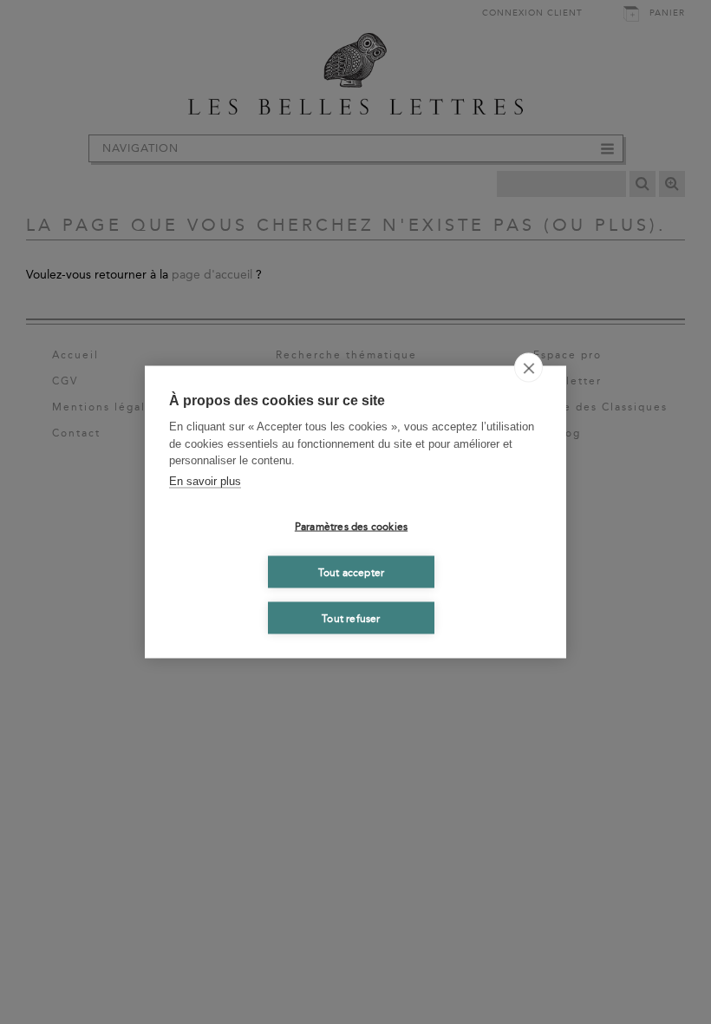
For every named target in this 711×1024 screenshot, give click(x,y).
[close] (528, 368)
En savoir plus (205, 480)
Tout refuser (351, 618)
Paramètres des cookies (351, 526)
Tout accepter (351, 572)
